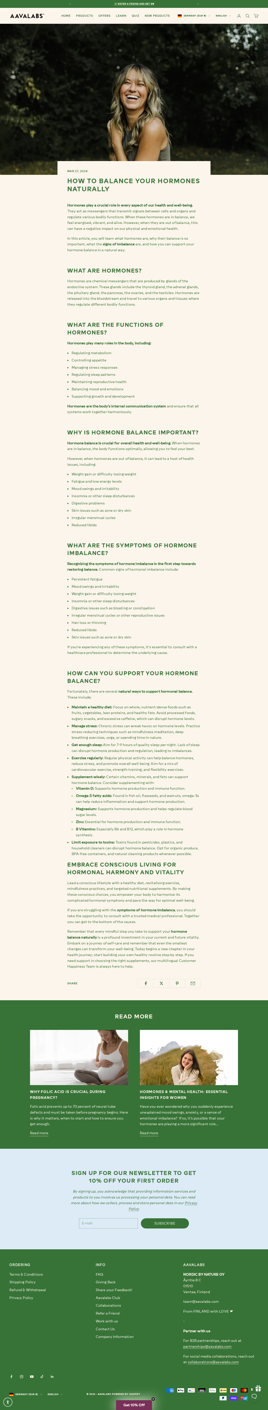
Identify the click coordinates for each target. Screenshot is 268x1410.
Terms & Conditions (26, 1274)
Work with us (107, 1321)
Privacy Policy (21, 1298)
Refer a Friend (108, 1313)
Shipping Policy (22, 1282)
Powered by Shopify (126, 1394)
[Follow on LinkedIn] (52, 1377)
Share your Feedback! (114, 1290)
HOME (66, 15)
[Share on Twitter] (161, 983)
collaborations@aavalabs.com (213, 1362)
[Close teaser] (153, 1399)
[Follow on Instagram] (22, 1377)
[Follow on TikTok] (42, 1377)
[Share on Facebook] (145, 983)
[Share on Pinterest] (177, 983)
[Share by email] (193, 983)
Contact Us (105, 1329)
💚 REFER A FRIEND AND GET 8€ (134, 4)
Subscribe (165, 1223)
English (221, 16)
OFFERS (104, 15)
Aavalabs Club (108, 1298)
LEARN (121, 15)
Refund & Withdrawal (27, 1290)
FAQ (99, 1274)
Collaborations (108, 1305)
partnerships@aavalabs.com (207, 1346)
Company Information (115, 1337)
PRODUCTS (84, 15)
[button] (134, 1405)
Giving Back (106, 1282)
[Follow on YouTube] (32, 1377)
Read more (39, 1133)
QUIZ (135, 15)
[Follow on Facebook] (11, 1377)
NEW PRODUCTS (157, 15)
